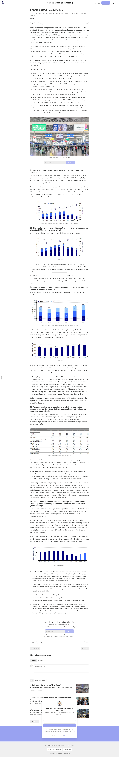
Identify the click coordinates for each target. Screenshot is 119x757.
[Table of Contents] (2, 378)
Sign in (114, 3)
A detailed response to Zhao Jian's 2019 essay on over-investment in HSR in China (51, 688)
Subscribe (106, 3)
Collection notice (69, 745)
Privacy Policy (71, 731)
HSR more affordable (59, 272)
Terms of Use (67, 729)
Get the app (67, 749)
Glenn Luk (32, 18)
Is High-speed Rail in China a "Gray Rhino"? (46, 685)
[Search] (95, 3)
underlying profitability (57, 54)
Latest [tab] (36, 680)
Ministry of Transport (41, 595)
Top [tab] (32, 680)
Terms (62, 745)
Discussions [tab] (42, 680)
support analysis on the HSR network (61, 56)
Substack (51, 753)
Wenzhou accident (61, 587)
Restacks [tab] (40, 660)
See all (33, 721)
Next (83, 648)
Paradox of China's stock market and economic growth (50, 698)
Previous (36, 648)
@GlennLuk (67, 157)
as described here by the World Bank (46, 373)
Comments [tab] (34, 660)
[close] (75, 701)
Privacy (58, 745)
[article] (59, 689)
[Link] (27, 171)
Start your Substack (55, 749)
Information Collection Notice (59, 731)
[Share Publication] (99, 3)
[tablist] (37, 660)
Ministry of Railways (80, 584)
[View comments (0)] (37, 23)
